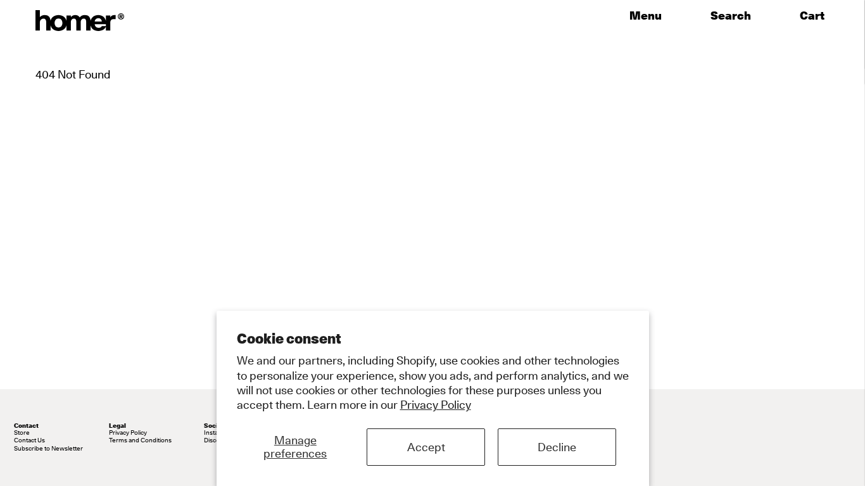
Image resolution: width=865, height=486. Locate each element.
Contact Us (29, 439)
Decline (557, 447)
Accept (426, 447)
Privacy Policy (435, 405)
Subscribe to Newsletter (48, 448)
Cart (815, 16)
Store (22, 432)
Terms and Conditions (140, 439)
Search (730, 16)
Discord (215, 439)
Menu (645, 16)
